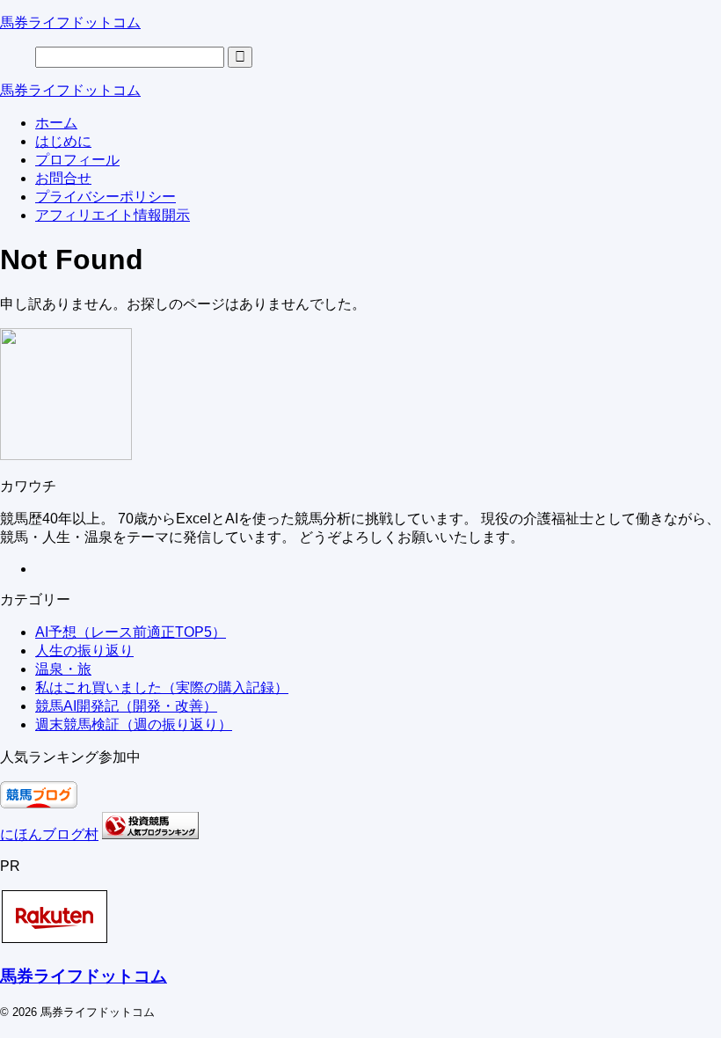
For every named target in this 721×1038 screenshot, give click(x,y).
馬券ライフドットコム (70, 22)
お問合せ (63, 178)
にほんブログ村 (49, 834)
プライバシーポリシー (105, 196)
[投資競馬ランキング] (150, 834)
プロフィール (77, 159)
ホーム (56, 122)
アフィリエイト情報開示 (112, 215)
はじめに (63, 141)
